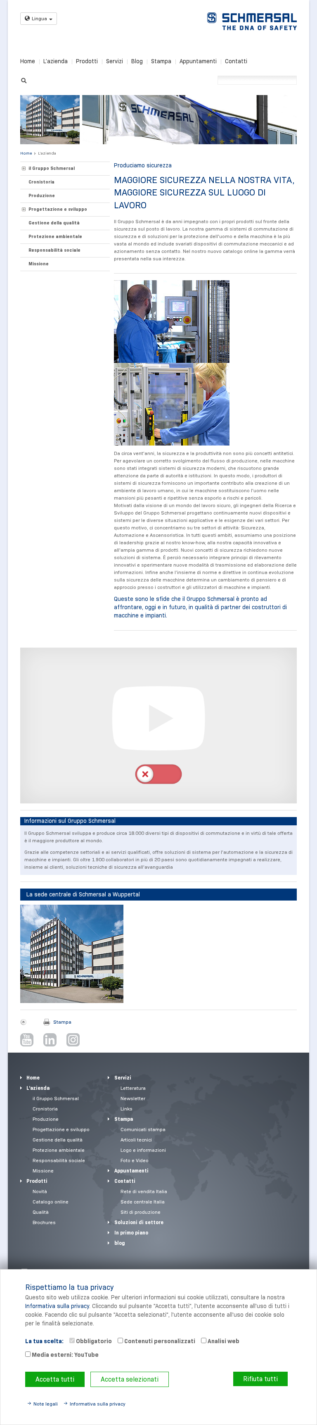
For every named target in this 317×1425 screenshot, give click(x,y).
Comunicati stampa (143, 1129)
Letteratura (133, 1088)
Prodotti (87, 61)
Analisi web (222, 1341)
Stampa (161, 61)
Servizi (114, 61)
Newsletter (133, 1098)
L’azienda (55, 61)
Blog (137, 61)
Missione (38, 264)
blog (119, 1243)
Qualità (41, 1212)
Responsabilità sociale (54, 250)
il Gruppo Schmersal (51, 168)
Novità (40, 1191)
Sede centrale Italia (143, 1202)
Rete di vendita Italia (144, 1191)
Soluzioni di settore (138, 1222)
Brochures (44, 1222)
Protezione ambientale (55, 236)
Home (27, 61)
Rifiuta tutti (260, 1379)
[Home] (252, 21)
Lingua (39, 18)
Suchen (23, 79)
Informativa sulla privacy (57, 1306)
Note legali (45, 1404)
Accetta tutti (54, 1379)
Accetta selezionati (129, 1379)
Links (126, 1109)
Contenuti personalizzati (159, 1341)
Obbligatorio (93, 1341)
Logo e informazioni (143, 1150)
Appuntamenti (198, 61)
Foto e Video (135, 1160)
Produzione (41, 195)
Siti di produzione (141, 1212)
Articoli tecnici (136, 1140)
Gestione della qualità (54, 223)
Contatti (236, 61)
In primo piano (131, 1233)
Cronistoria (41, 182)
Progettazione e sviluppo (57, 209)
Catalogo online (51, 1202)
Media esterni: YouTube (65, 1354)
